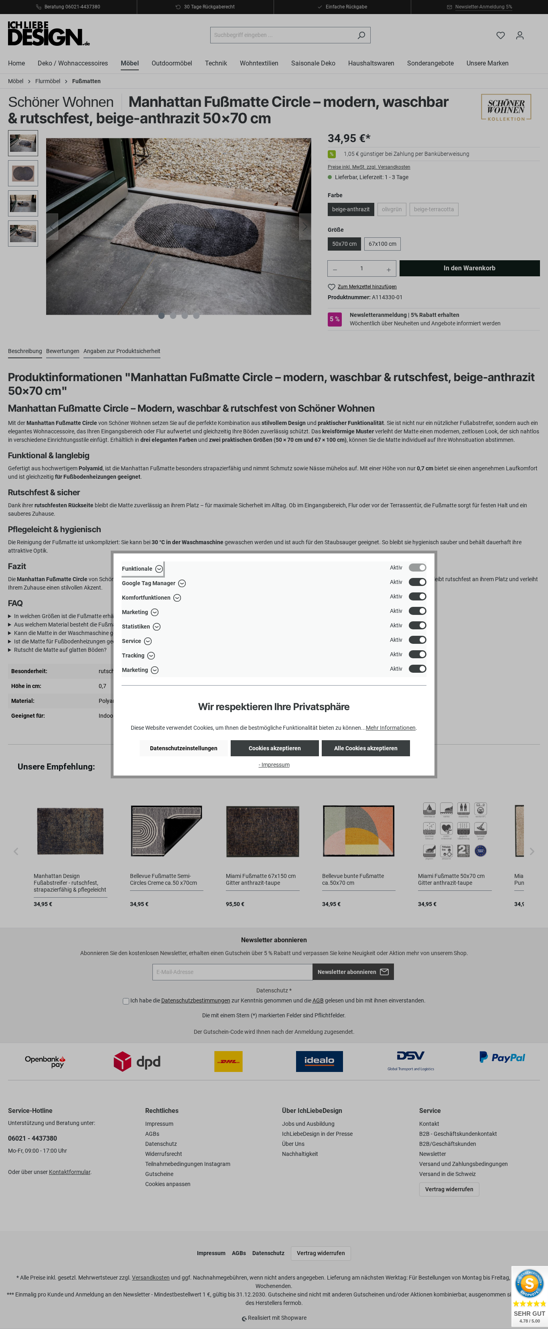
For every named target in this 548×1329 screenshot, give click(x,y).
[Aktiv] (417, 567)
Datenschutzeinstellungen (183, 748)
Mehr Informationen (391, 728)
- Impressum (274, 764)
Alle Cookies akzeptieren (366, 748)
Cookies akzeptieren (275, 748)
